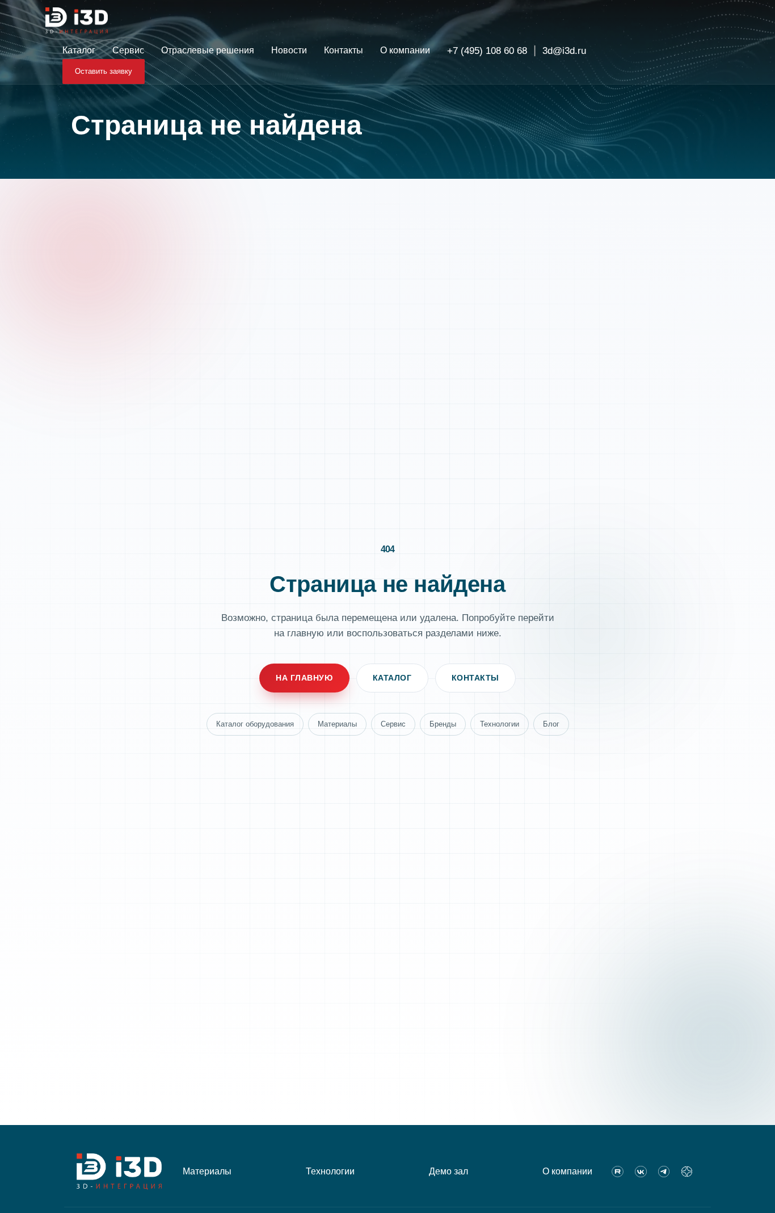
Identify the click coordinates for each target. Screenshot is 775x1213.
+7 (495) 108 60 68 (487, 50)
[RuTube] (618, 1171)
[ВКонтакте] (641, 1171)
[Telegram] (664, 1171)
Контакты (475, 677)
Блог (551, 724)
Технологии (499, 724)
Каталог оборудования (255, 724)
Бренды (442, 724)
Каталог (392, 677)
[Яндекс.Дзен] (687, 1171)
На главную (304, 677)
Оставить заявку (103, 71)
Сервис (393, 724)
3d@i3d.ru (564, 50)
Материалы (337, 724)
